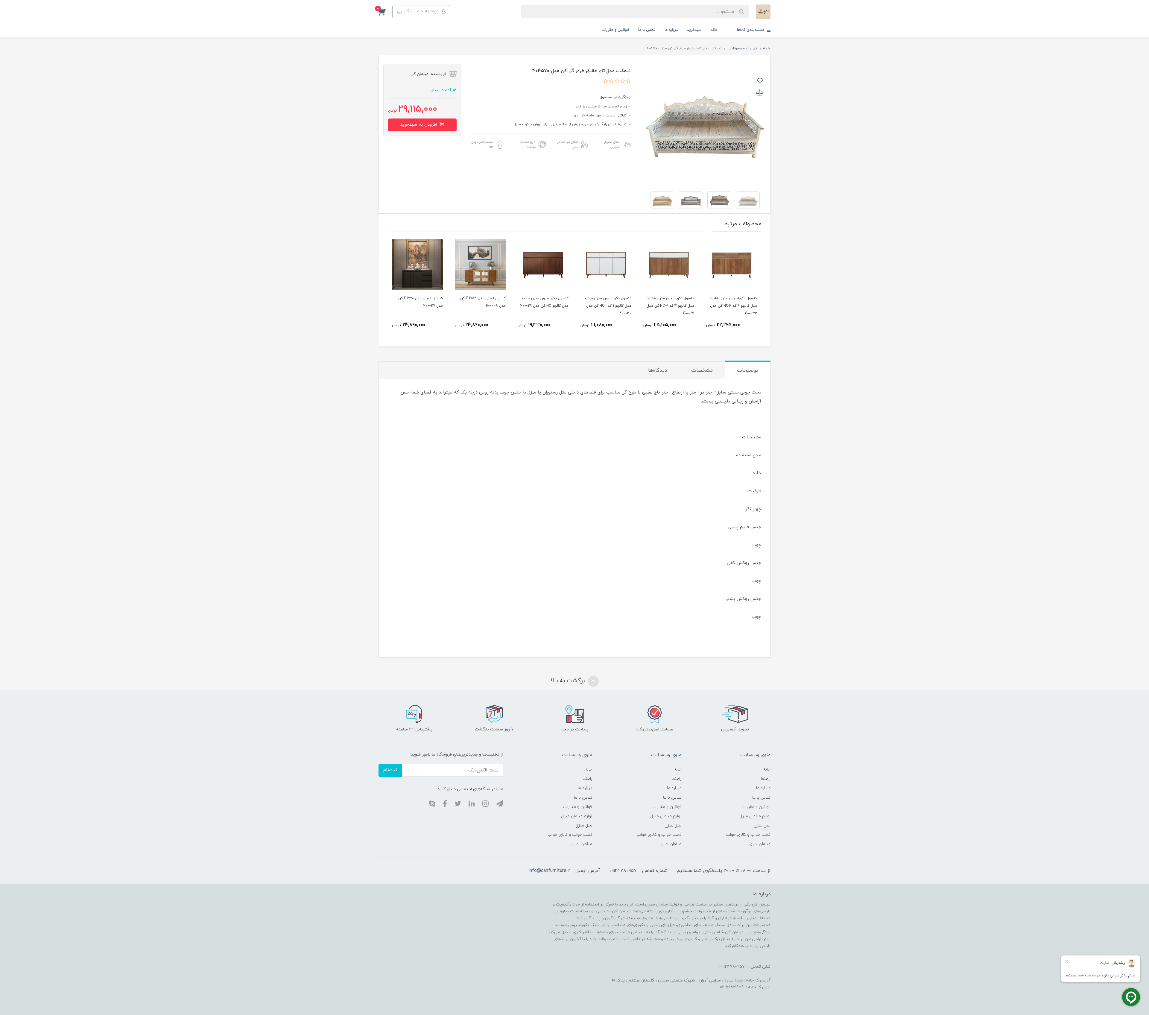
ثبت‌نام (390, 770)
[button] (385, 11)
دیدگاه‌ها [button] (657, 370)
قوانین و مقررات (615, 30)
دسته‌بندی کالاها (751, 30)
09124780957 (623, 870)
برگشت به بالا (568, 681)
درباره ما (671, 30)
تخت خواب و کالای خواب (748, 835)
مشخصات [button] (702, 370)
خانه (714, 30)
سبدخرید (694, 30)
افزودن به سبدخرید (419, 124)
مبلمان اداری (759, 844)
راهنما (765, 779)
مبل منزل (762, 825)
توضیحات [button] (747, 370)
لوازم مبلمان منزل (754, 816)
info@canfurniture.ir (549, 870)
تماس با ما (647, 30)
